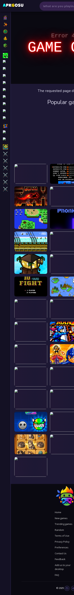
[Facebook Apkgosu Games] (67, 588)
